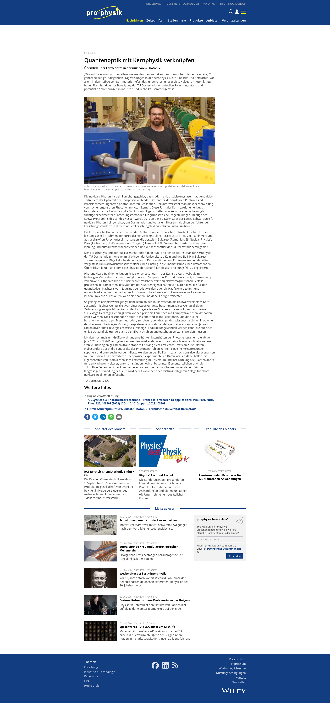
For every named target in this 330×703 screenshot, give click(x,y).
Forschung (153, 3)
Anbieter (212, 20)
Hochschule (237, 3)
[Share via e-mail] (119, 417)
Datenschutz (237, 659)
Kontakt (241, 677)
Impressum (238, 664)
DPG (223, 3)
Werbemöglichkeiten (232, 668)
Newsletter (239, 682)
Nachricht (139, 516)
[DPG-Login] (237, 11)
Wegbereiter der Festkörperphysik (143, 573)
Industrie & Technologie (182, 3)
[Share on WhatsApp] (111, 417)
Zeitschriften (155, 20)
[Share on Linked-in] (103, 417)
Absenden (235, 556)
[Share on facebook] (87, 417)
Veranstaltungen (234, 20)
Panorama (209, 3)
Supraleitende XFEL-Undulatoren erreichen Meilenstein (149, 548)
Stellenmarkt (177, 20)
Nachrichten (134, 20)
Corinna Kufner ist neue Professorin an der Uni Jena (155, 600)
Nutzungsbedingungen (231, 673)
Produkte (196, 20)
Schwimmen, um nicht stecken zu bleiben (148, 520)
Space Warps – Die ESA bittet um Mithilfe (147, 627)
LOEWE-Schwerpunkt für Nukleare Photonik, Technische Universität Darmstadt (141, 409)
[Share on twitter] (95, 417)
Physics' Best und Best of (156, 475)
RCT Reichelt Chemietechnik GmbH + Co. (109, 473)
